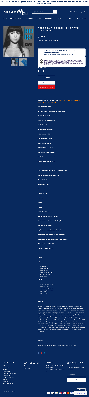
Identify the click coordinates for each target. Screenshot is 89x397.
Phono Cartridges (60, 19)
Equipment (48, 18)
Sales (12, 18)
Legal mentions (8, 383)
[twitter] (29, 369)
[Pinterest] (41, 353)
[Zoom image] (19, 42)
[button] (6, 42)
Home (5, 18)
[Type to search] (42, 12)
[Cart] (85, 12)
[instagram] (25, 369)
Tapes (38, 18)
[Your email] (76, 375)
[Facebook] (38, 353)
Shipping (41, 40)
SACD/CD (29, 18)
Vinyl (20, 18)
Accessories (82, 18)
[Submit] (55, 12)
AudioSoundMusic (11, 391)
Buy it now (46, 83)
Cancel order (80, 393)
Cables (70, 18)
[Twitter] (44, 353)
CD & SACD (6, 367)
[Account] (81, 12)
